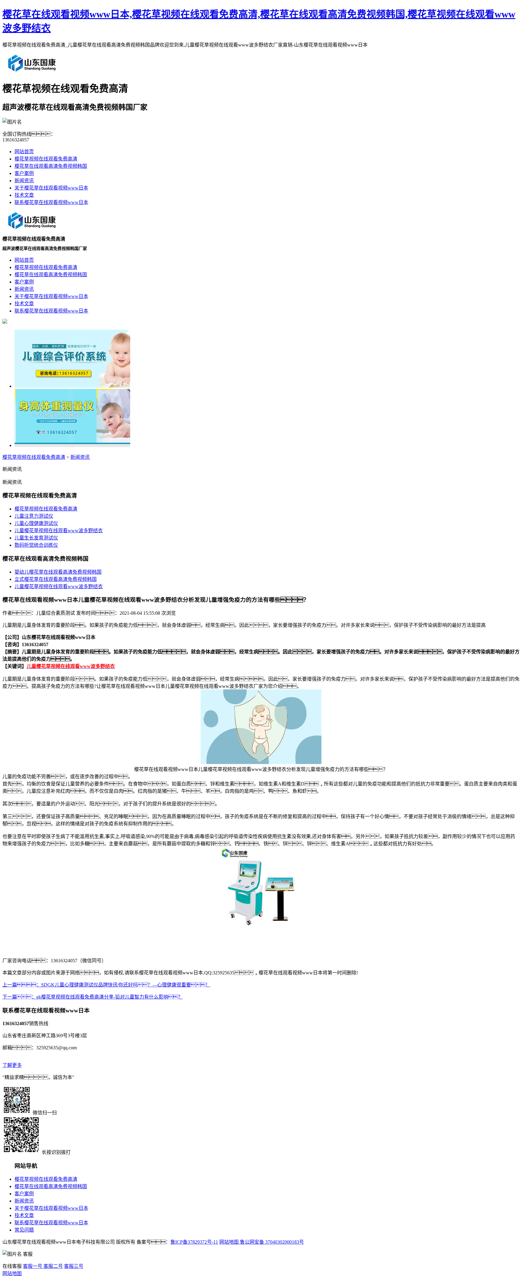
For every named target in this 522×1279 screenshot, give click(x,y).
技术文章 (24, 195)
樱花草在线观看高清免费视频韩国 (50, 166)
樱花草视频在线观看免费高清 (45, 158)
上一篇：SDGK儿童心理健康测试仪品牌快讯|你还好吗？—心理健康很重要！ (106, 984)
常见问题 (24, 1229)
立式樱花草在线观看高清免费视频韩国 (55, 579)
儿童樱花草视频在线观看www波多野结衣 (58, 530)
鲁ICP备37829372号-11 (194, 1242)
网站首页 (24, 151)
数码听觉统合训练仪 (36, 545)
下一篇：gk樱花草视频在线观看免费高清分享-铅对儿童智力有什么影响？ (92, 996)
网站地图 (229, 1242)
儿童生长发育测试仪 (36, 537)
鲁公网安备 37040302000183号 (271, 1242)
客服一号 (32, 1266)
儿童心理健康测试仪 (36, 523)
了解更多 (12, 1065)
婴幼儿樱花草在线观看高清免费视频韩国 (58, 572)
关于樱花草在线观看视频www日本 (51, 187)
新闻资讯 (24, 180)
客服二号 (52, 1266)
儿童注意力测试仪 (33, 516)
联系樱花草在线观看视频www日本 (51, 202)
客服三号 (73, 1266)
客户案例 (24, 173)
